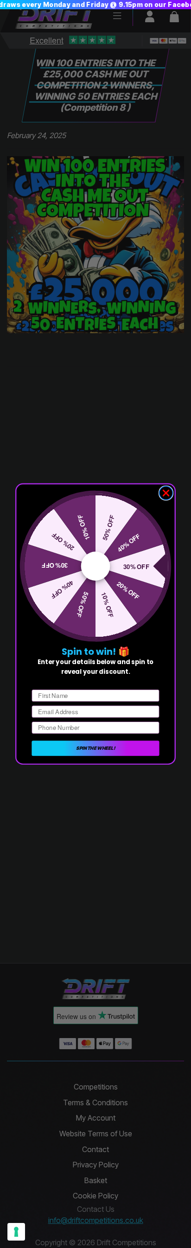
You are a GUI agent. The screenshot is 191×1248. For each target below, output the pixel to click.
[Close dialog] (166, 493)
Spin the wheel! (95, 748)
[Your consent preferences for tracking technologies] (16, 1232)
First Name (47, 682)
